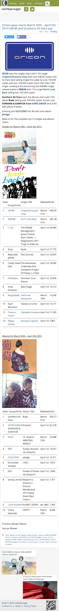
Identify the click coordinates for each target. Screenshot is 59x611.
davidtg (53, 31)
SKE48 (5, 73)
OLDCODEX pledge (34, 537)
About (18, 606)
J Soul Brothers (15, 504)
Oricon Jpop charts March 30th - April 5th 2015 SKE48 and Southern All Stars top (29, 26)
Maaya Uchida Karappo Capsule (32, 535)
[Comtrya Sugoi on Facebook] (26, 9)
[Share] (18, 37)
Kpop (21, 3)
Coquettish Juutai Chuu (14, 76)
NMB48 (22, 89)
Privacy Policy (30, 606)
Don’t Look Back (29, 219)
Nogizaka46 (13, 295)
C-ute (10, 227)
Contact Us (7, 606)
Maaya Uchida (15, 535)
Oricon (44, 537)
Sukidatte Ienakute (30, 312)
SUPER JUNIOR (39, 103)
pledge (6, 114)
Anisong (12, 3)
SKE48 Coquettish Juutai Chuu (28, 540)
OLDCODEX (21, 111)
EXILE (10, 437)
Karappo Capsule (29, 320)
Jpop (29, 3)
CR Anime (39, 3)
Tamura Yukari (32, 542)
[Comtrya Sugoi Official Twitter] (32, 9)
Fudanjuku (13, 278)
